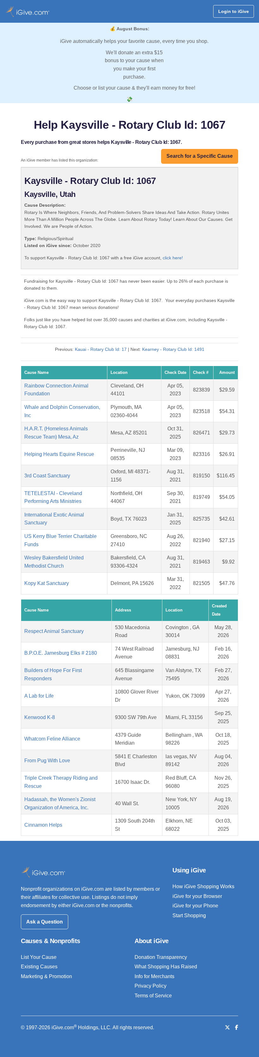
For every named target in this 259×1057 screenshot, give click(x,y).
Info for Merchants (154, 976)
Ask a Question (44, 921)
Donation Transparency (161, 957)
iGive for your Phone (195, 905)
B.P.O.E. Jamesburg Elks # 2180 (60, 653)
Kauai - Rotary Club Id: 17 (101, 349)
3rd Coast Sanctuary (47, 475)
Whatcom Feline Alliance (52, 738)
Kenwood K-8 (39, 717)
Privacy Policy (150, 986)
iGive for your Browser (197, 896)
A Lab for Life (39, 696)
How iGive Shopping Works (203, 886)
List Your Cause (39, 957)
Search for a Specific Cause (199, 156)
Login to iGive (233, 11)
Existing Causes (39, 966)
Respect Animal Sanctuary (54, 631)
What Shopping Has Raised (166, 966)
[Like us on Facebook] (236, 1027)
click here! (173, 257)
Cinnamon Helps (43, 825)
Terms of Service (153, 995)
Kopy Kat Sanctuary (46, 583)
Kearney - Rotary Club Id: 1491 (173, 349)
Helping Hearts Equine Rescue (59, 454)
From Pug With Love (47, 760)
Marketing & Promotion (46, 976)
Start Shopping (189, 915)
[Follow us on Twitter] (227, 1027)
